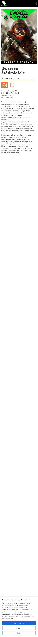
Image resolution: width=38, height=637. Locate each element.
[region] (19, 617)
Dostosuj (19, 628)
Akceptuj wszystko (19, 623)
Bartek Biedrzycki (10, 78)
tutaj (11, 614)
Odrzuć (19, 633)
